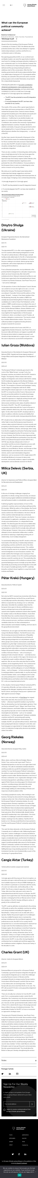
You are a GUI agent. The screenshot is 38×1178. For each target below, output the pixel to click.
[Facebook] (19, 1154)
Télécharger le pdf (7, 39)
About (10, 1145)
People (11, 1141)
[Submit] (32, 1104)
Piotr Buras (23, 697)
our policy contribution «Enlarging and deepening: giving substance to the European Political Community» (16, 87)
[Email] (17, 1074)
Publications (25, 1135)
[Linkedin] (10, 1074)
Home (10, 1135)
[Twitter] (2, 1074)
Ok (19, 1175)
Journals (24, 1138)
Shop (23, 1141)
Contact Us (25, 1145)
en (10, 5)
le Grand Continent (21, 1163)
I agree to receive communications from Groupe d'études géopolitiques (18, 1110)
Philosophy (12, 1138)
